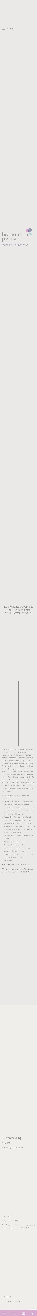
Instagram (32, 1313)
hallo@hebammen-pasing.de (23, 1313)
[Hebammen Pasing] (17, 237)
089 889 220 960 (4, 1313)
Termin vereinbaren (14, 1313)
